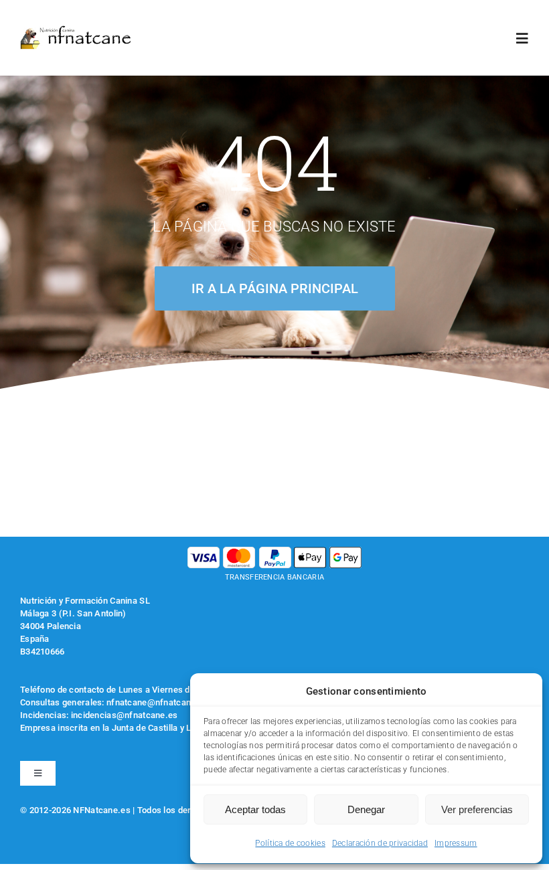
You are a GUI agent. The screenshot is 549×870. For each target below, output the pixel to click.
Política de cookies (290, 843)
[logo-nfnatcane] (76, 31)
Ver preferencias (477, 809)
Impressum (456, 843)
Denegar (366, 809)
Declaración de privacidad (380, 843)
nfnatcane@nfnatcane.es (157, 702)
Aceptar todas (255, 809)
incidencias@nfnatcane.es (124, 715)
